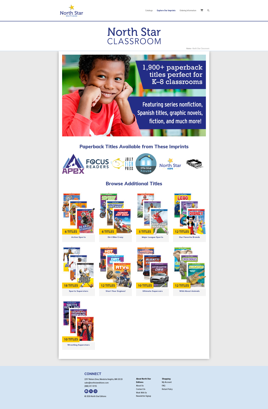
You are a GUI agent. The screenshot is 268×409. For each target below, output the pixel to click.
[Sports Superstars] (78, 267)
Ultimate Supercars (153, 291)
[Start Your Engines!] (115, 267)
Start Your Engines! (115, 291)
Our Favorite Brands (189, 237)
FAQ (163, 385)
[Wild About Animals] (189, 267)
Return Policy (167, 389)
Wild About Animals (189, 291)
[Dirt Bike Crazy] (115, 213)
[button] (208, 10)
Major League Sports (152, 237)
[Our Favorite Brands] (189, 213)
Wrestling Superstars (78, 345)
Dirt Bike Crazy (115, 237)
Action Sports (78, 237)
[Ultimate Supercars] (152, 267)
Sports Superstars (78, 291)
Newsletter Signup (143, 396)
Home (188, 48)
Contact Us (140, 389)
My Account (167, 382)
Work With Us (141, 392)
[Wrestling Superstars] (78, 321)
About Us (140, 385)
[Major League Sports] (152, 213)
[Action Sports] (78, 213)
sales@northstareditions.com (96, 382)
